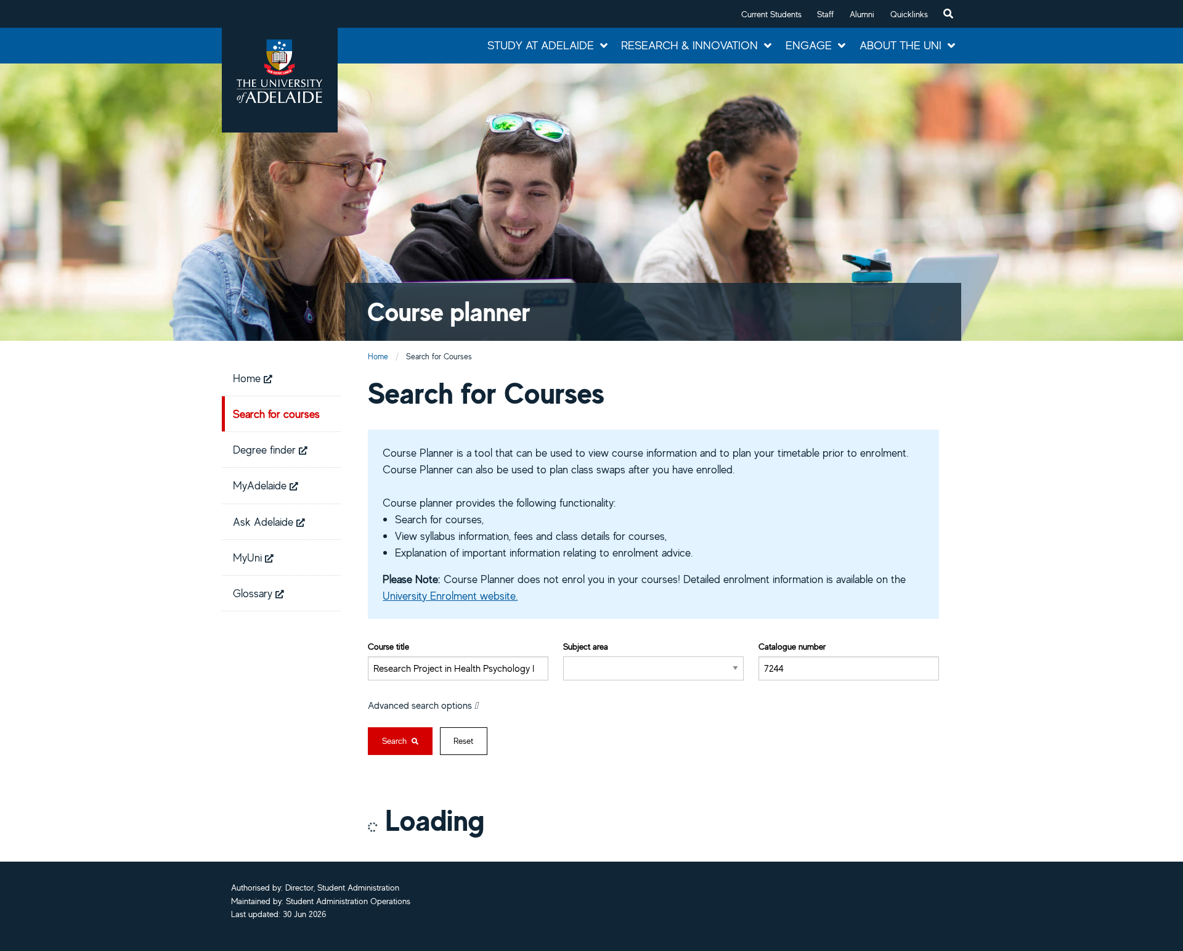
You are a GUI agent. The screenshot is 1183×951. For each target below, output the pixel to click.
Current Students (771, 14)
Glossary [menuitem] (254, 593)
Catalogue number (792, 646)
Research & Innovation (689, 45)
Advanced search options (421, 705)
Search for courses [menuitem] (276, 413)
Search (395, 740)
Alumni (862, 14)
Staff (825, 14)
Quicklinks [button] (909, 14)
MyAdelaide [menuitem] (261, 485)
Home (378, 356)
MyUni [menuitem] (249, 557)
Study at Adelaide (540, 45)
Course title (388, 646)
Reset (463, 740)
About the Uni (900, 45)
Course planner (449, 311)
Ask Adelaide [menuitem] (264, 521)
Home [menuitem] (248, 378)
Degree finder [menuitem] (266, 449)
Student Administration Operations (348, 901)
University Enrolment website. (450, 595)
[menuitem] (948, 14)
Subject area (585, 646)
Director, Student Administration (342, 887)
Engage (809, 45)
